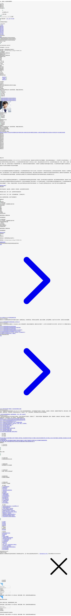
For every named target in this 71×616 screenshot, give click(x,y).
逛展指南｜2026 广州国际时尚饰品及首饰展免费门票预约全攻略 (12, 418)
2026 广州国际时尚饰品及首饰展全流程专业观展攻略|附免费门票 (12, 419)
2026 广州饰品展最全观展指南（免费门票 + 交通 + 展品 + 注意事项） (13, 423)
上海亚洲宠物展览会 (6, 507)
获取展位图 (2, 232)
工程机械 (38, 440)
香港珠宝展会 (21, 132)
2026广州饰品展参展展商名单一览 (6, 424)
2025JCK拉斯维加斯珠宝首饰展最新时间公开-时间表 (10, 331)
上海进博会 (4, 491)
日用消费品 (9, 440)
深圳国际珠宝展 (15, 132)
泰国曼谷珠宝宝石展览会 (47, 132)
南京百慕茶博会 (5, 497)
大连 (34, 441)
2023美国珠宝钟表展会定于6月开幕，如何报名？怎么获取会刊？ (12, 332)
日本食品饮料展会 (5, 495)
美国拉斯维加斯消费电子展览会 (8, 515)
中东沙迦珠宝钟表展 (61, 132)
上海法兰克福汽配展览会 (7, 490)
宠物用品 (45, 440)
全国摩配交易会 (5, 493)
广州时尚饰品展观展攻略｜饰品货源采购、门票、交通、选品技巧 (13, 414)
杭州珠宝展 (54, 132)
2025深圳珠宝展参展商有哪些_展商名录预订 (8, 431)
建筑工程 (31, 440)
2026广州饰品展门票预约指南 (6, 430)
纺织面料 (2, 440)
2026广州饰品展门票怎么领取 (6, 425)
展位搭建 (2, 30)
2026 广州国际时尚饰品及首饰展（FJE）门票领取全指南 (11, 422)
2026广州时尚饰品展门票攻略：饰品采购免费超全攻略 (10, 408)
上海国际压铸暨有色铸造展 (7, 537)
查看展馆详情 (2, 242)
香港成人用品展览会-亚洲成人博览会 (9, 511)
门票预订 (4, 78)
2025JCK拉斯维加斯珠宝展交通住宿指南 (8, 326)
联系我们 (4, 522)
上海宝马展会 (5, 501)
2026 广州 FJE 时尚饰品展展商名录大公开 (8, 421)
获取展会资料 (2, 185)
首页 (2, 24)
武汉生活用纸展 (5, 502)
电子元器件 (24, 440)
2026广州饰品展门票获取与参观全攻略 (7, 428)
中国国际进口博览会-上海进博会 (8, 510)
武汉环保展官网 (5, 549)
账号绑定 (1, 610)
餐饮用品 (13, 440)
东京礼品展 (4, 488)
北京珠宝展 (9, 132)
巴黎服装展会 (5, 487)
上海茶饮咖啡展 (5, 494)
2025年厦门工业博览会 (6, 545)
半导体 (28, 440)
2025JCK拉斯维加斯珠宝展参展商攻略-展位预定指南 (10, 327)
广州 (11, 18)
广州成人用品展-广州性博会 (7, 508)
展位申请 (4, 77)
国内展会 (2, 27)
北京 (7, 18)
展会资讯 (2, 28)
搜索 (12, 16)
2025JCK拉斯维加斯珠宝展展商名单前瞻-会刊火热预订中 (11, 329)
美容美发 (20, 440)
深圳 (13, 18)
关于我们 (2, 33)
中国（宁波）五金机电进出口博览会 (9, 544)
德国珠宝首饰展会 (33, 132)
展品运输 (2, 31)
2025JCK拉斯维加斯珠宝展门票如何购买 (8, 328)
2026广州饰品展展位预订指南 (6, 429)
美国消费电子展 (5, 498)
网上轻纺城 (4, 534)
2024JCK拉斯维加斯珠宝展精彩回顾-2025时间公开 (10, 321)
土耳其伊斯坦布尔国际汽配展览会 (9, 516)
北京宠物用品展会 (5, 486)
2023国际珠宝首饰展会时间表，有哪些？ (8, 333)
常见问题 (2, 34)
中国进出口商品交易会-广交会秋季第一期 (10, 506)
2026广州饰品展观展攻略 (5, 426)
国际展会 (2, 26)
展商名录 (4, 79)
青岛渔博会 (4, 492)
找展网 (3, 535)
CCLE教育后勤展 (5, 539)
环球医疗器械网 (5, 536)
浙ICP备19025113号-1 (44, 553)
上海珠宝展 (40, 132)
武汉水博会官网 (5, 548)
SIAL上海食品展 (5, 499)
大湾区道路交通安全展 (6, 538)
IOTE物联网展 (5, 541)
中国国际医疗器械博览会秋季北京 (9, 514)
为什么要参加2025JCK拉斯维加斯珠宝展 (8, 317)
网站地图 (4, 529)
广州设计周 (4, 543)
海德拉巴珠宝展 (27, 132)
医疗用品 (17, 440)
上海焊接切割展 (3, 439)
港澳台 (3, 441)
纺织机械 (41, 440)
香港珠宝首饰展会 (3, 132)
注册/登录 (2, 590)
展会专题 (2, 29)
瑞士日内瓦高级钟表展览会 (7, 509)
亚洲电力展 (4, 542)
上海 (9, 18)
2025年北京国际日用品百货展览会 (9, 546)
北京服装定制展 (5, 500)
